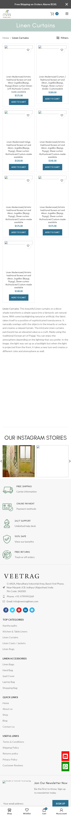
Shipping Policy (11, 747)
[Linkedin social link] (25, 610)
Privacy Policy (10, 759)
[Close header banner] (66, 4)
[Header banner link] (30, 4)
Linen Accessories (15, 658)
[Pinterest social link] (19, 610)
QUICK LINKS (10, 697)
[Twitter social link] (12, 610)
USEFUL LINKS (11, 735)
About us (8, 708)
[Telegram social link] (32, 610)
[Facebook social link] (5, 610)
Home (6, 37)
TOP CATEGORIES (13, 619)
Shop (5, 714)
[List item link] (35, 596)
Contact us (9, 726)
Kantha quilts (10, 625)
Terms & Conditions (13, 741)
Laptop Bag (9, 681)
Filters (64, 37)
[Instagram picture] (19, 461)
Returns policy (10, 753)
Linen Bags (8, 664)
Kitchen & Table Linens (15, 631)
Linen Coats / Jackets (14, 643)
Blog (5, 720)
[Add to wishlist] (28, 50)
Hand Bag (8, 670)
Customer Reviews (13, 765)
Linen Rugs (8, 649)
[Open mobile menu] (67, 13)
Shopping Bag (10, 687)
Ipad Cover (8, 676)
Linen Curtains (10, 637)
